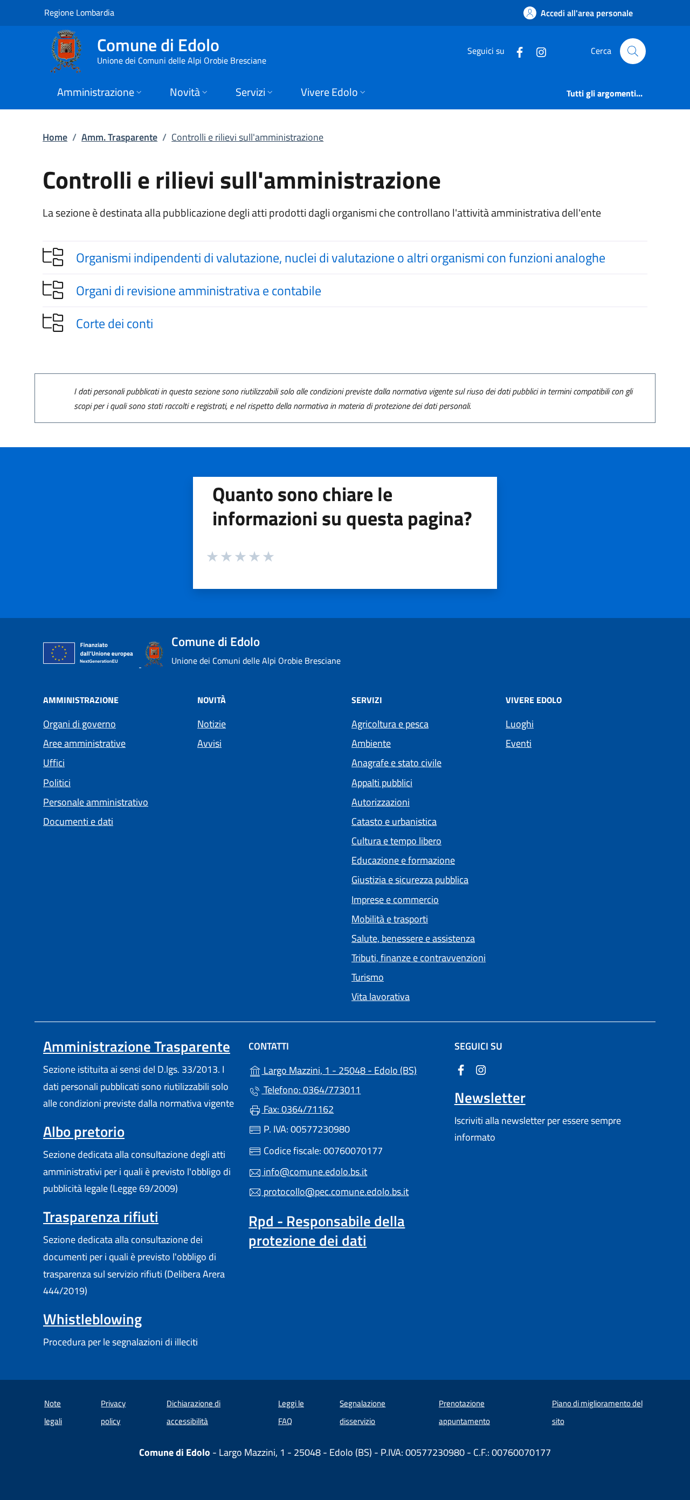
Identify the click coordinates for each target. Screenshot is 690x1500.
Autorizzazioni (380, 802)
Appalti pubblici (381, 782)
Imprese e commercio (395, 899)
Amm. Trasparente (119, 137)
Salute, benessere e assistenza (413, 938)
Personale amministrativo (95, 802)
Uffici (54, 762)
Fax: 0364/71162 (297, 1109)
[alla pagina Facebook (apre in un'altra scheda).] (515, 51)
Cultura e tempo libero (396, 841)
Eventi (519, 743)
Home (55, 137)
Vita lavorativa (380, 996)
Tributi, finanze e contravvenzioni (418, 957)
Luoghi (520, 724)
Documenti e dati (78, 821)
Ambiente (371, 743)
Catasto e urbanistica (394, 821)
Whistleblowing (92, 1319)
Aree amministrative (84, 743)
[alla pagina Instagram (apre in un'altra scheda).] (537, 51)
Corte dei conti (114, 323)
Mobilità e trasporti (389, 919)
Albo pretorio (84, 1131)
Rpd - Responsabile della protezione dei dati (327, 1231)
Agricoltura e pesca (390, 724)
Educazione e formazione (403, 860)
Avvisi (209, 743)
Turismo (367, 977)
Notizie (211, 724)
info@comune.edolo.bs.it (314, 1171)
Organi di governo (79, 724)
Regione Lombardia (79, 12)
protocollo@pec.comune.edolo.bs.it (335, 1191)
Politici (57, 782)
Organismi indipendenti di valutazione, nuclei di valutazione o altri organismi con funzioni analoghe (340, 257)
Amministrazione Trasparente (136, 1046)
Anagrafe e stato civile (396, 762)
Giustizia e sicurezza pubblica (409, 879)
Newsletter (490, 1097)
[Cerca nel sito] (633, 51)
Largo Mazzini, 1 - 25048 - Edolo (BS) (351, 1069)
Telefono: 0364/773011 (311, 1089)
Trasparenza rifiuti (100, 1216)
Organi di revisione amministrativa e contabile (198, 290)
